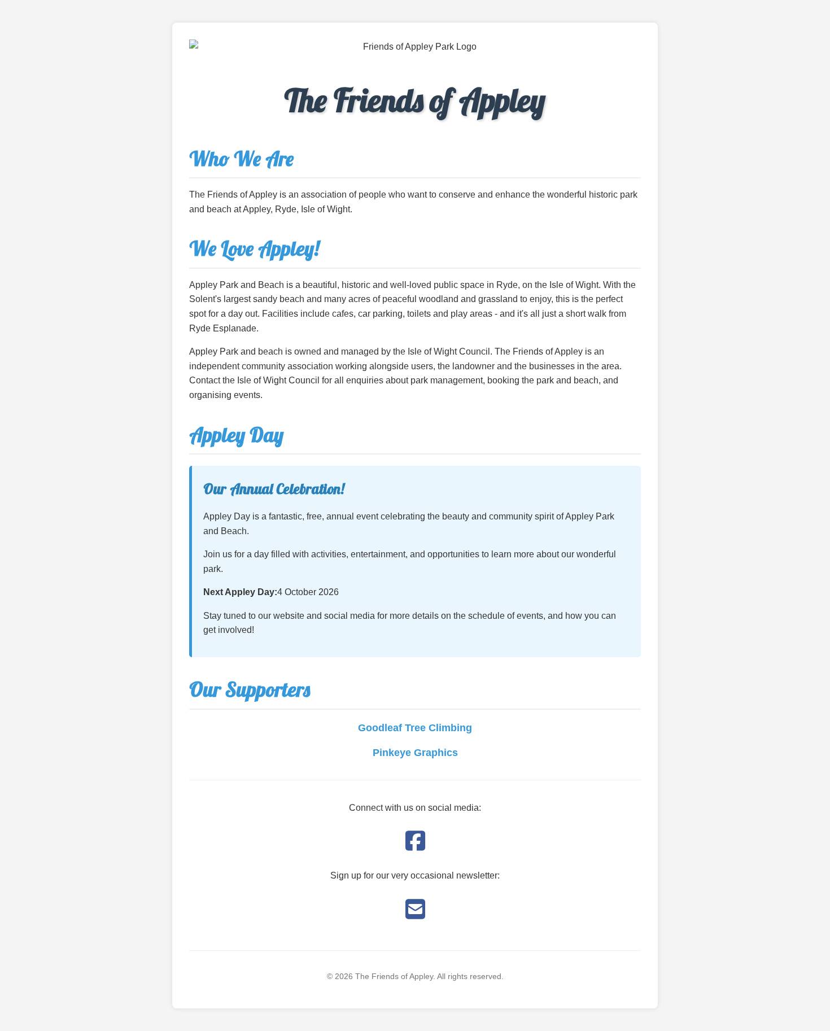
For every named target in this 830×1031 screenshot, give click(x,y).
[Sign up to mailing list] (415, 909)
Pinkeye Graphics (415, 752)
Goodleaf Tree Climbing (415, 727)
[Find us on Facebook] (415, 841)
